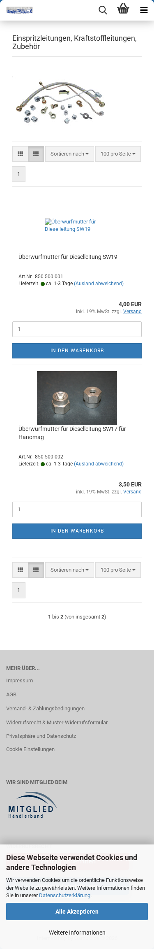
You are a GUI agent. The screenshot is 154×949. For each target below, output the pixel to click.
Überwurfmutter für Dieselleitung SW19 (67, 257)
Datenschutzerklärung (64, 895)
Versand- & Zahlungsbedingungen (45, 708)
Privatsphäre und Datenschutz (41, 736)
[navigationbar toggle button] (143, 10)
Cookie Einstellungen (30, 749)
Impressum (19, 680)
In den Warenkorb (77, 351)
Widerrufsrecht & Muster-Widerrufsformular (57, 722)
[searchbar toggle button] (102, 10)
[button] (20, 154)
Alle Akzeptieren (77, 911)
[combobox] (69, 154)
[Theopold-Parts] (16, 10)
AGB (11, 694)
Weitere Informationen (77, 932)
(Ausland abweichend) (99, 283)
